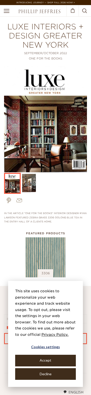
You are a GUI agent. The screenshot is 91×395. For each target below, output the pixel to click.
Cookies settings (45, 347)
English (76, 392)
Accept (45, 360)
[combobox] (73, 392)
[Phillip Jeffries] (39, 12)
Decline (46, 374)
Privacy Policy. (55, 334)
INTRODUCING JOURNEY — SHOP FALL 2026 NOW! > (45, 2)
